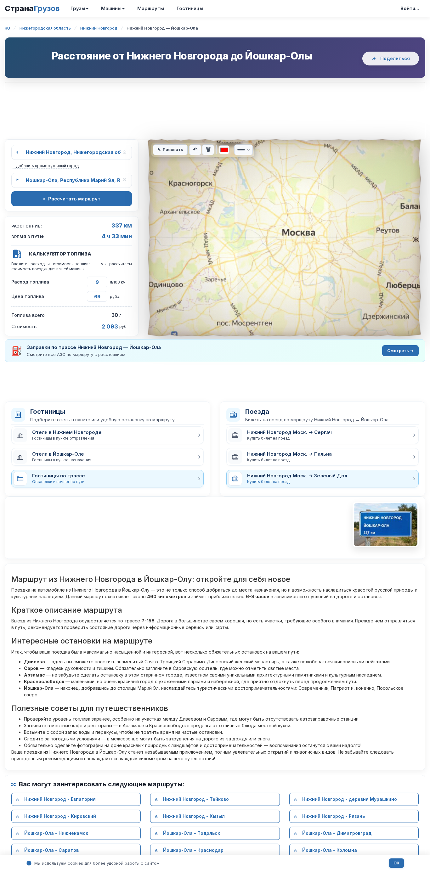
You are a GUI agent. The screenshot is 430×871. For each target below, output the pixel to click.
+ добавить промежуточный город (46, 165)
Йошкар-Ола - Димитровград (336, 833)
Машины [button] (111, 8)
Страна (32, 8)
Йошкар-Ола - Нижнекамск (56, 833)
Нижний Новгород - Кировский (60, 816)
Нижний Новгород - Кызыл (194, 816)
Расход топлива (30, 281)
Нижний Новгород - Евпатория (60, 799)
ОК (396, 863)
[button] (107, 435)
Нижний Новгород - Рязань (333, 816)
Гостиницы (190, 8)
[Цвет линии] (224, 149)
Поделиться (395, 58)
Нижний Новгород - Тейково (196, 799)
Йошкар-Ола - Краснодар (193, 850)
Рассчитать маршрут (74, 199)
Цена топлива (27, 296)
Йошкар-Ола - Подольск (191, 833)
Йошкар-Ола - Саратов (51, 850)
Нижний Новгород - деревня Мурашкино (349, 799)
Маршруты (150, 8)
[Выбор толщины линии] (243, 149)
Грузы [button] (78, 8)
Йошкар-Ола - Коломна (329, 850)
